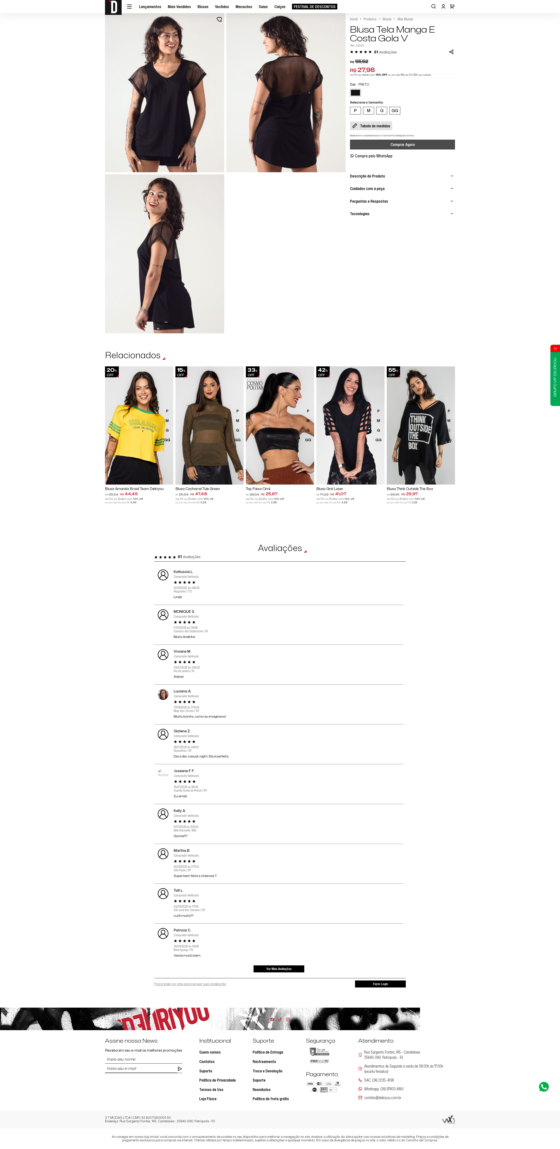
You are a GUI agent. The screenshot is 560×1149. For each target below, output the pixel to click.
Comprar (139, 478)
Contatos (207, 1061)
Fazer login (380, 984)
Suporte (205, 1071)
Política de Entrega (268, 1052)
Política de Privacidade (217, 1080)
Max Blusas (405, 19)
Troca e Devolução (267, 1071)
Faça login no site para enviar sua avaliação (190, 984)
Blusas (387, 19)
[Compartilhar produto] (451, 52)
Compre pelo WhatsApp (373, 156)
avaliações (385, 52)
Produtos (370, 19)
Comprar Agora (402, 144)
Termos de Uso (211, 1089)
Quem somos (210, 1052)
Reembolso (262, 1089)
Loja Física (207, 1099)
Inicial (354, 19)
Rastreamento (264, 1061)
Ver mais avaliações (279, 969)
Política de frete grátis (271, 1099)
